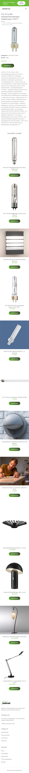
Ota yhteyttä (4, 753)
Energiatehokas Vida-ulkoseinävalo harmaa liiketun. (14, 442)
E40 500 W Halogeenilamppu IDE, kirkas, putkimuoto (14, 168)
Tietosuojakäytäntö (6, 759)
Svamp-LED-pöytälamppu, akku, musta (14, 592)
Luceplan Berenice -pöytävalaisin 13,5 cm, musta (14, 681)
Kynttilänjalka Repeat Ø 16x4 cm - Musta (14, 548)
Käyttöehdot (4, 756)
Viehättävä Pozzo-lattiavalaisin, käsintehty (14, 636)
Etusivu (3, 21)
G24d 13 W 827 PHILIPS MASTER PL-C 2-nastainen (14, 352)
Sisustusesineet (5, 735)
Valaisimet (4, 740)
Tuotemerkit (11, 55)
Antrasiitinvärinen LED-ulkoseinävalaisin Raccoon (14, 260)
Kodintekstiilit (4, 732)
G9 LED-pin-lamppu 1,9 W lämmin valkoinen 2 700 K (14, 488)
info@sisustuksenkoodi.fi (8, 723)
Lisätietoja (7, 65)
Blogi (2, 750)
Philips (16, 55)
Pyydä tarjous (21, 3)
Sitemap (3, 762)
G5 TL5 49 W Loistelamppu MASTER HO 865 (14, 397)
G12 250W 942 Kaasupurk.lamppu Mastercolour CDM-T (14, 306)
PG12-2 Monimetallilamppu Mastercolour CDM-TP (14, 214)
